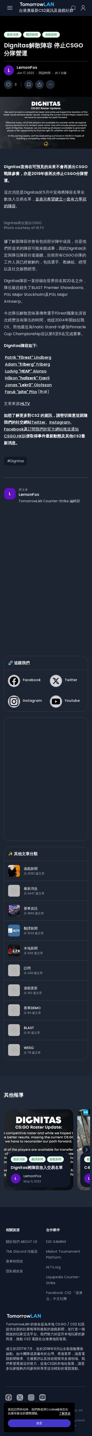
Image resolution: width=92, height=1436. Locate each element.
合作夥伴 (53, 1229)
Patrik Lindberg (28, 357)
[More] (50, 84)
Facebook (14, 429)
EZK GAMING (56, 1241)
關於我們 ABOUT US (21, 1241)
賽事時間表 (14, 1261)
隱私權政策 (14, 1271)
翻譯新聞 (32, 34)
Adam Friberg (27, 364)
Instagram (59, 422)
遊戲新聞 (51, 34)
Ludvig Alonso (26, 371)
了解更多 (65, 1413)
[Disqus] (46, 574)
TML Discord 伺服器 (22, 1251)
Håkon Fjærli (27, 378)
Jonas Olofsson (28, 385)
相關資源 (13, 1229)
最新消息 (13, 34)
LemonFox (27, 68)
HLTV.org (53, 1267)
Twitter (38, 422)
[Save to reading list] (28, 84)
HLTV (25, 403)
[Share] (39, 84)
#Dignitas (15, 461)
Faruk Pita (21, 392)
